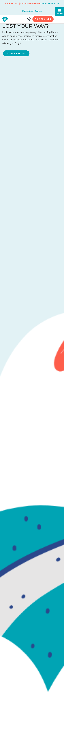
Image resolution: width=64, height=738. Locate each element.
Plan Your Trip (16, 53)
